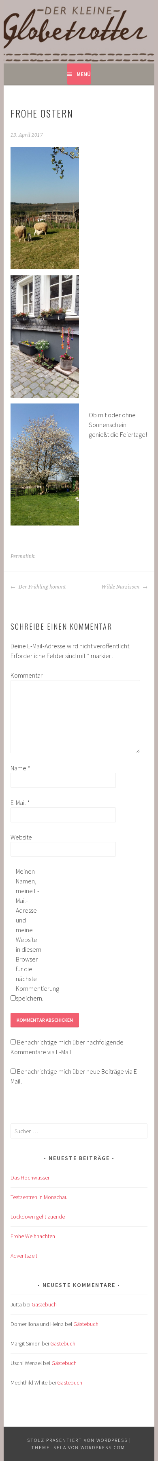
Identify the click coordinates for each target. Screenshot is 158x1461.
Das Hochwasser (30, 1177)
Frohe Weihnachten (33, 1236)
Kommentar (23, 675)
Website (21, 837)
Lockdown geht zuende (38, 1216)
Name (20, 768)
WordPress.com (103, 1447)
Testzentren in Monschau (39, 1197)
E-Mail (20, 802)
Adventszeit (24, 1255)
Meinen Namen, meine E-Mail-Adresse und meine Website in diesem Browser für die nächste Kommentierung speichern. (29, 934)
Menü (84, 74)
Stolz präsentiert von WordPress (77, 1440)
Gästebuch (44, 1304)
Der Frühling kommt (41, 587)
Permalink (22, 556)
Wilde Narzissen (121, 587)
